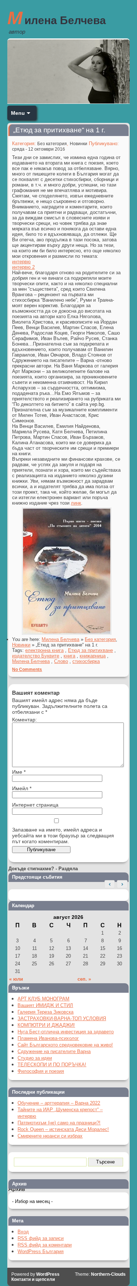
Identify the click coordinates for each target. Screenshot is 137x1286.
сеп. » (84, 979)
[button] (122, 884)
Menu (18, 113)
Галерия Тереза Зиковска (45, 1012)
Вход (23, 1231)
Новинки (78, 143)
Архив (16, 1189)
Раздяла (68, 868)
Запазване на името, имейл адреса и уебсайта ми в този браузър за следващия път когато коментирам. (63, 835)
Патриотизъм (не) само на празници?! (59, 1122)
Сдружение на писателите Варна (54, 1051)
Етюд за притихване (90, 650)
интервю (21, 261)
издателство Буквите (35, 656)
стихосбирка (86, 661)
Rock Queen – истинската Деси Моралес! (63, 1129)
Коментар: (24, 720)
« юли (16, 979)
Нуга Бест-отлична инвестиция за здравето (66, 1031)
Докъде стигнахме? (31, 868)
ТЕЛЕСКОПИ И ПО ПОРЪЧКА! (52, 1064)
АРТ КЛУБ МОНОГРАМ (43, 999)
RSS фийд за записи (41, 1238)
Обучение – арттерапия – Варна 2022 (59, 1103)
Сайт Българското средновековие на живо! (65, 1045)
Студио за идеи (35, 1058)
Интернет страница (35, 805)
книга (69, 656)
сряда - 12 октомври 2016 (38, 149)
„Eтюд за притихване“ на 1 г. (59, 130)
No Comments (27, 669)
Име (19, 772)
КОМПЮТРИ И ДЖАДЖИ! (46, 1025)
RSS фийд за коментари (45, 1245)
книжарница (93, 656)
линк (76, 503)
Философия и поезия (41, 1071)
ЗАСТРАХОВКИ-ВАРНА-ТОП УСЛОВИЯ (62, 1018)
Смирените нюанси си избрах (50, 1136)
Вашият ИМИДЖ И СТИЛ (45, 1005)
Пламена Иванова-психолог (48, 1038)
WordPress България (41, 1251)
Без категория (52, 143)
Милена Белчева (56, 18)
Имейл (21, 788)
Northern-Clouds (108, 1274)
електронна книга (44, 650)
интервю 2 (23, 267)
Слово (61, 661)
